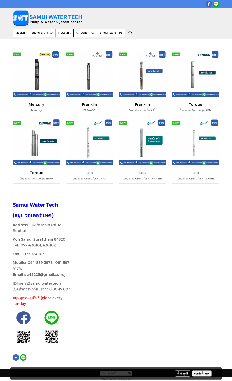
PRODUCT (41, 33)
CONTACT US (111, 33)
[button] (130, 33)
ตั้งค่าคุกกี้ (182, 373)
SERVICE (84, 33)
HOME (20, 33)
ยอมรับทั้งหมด (201, 373)
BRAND (64, 33)
